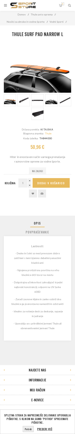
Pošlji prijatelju (42, 194)
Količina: (10, 183)
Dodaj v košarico (51, 183)
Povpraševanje (37, 232)
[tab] (37, 223)
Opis (37, 223)
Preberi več (44, 429)
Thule (48, 133)
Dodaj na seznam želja (33, 194)
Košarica (62, 4)
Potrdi (28, 429)
